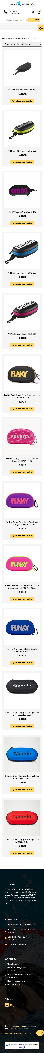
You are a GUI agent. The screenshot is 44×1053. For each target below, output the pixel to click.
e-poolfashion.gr (17, 1026)
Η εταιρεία (10, 884)
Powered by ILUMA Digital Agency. (18, 1033)
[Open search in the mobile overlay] (22, 20)
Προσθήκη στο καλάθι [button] (22, 101)
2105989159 (14, 14)
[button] (41, 28)
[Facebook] (7, 1005)
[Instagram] (12, 1005)
